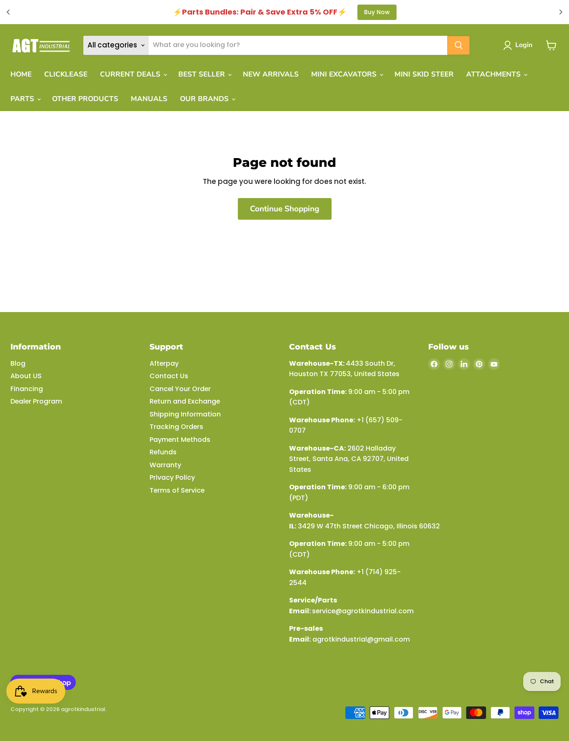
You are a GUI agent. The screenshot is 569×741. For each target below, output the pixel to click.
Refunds (163, 452)
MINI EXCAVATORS (345, 74)
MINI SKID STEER (424, 74)
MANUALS (149, 99)
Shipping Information (185, 414)
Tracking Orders (176, 426)
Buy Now (377, 12)
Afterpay (164, 363)
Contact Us (169, 376)
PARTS (23, 99)
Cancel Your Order (180, 389)
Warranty (165, 465)
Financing (26, 389)
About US (26, 376)
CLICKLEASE (65, 74)
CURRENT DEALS (131, 74)
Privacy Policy (172, 477)
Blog (17, 363)
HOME (21, 74)
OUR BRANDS (205, 99)
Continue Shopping (284, 208)
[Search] (458, 45)
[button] (519, 45)
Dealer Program (36, 401)
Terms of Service (177, 490)
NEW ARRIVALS (271, 74)
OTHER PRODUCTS (85, 99)
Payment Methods (180, 439)
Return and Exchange (185, 401)
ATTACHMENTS (494, 74)
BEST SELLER (202, 74)
